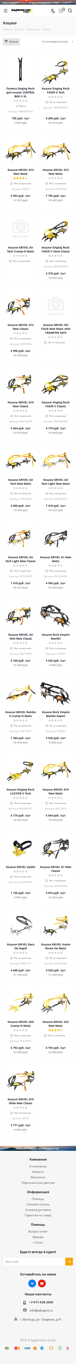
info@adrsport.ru (41, 1310)
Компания (38, 1159)
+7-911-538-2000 (41, 1302)
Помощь (38, 1199)
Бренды (38, 1237)
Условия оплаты (38, 1204)
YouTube (42, 1283)
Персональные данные (38, 1183)
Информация (38, 1192)
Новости (38, 1172)
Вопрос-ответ (38, 1231)
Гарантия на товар (38, 1215)
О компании (38, 1166)
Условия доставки (38, 1210)
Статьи (38, 1242)
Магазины (38, 1177)
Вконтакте (32, 1283)
